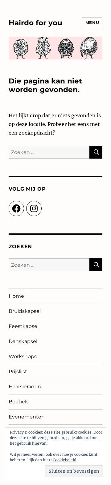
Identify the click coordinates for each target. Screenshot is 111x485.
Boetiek (18, 402)
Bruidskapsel (25, 311)
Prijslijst (18, 371)
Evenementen (27, 417)
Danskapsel (23, 341)
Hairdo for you (35, 22)
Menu (92, 22)
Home (16, 296)
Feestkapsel (24, 326)
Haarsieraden (25, 387)
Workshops (23, 356)
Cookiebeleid (64, 460)
